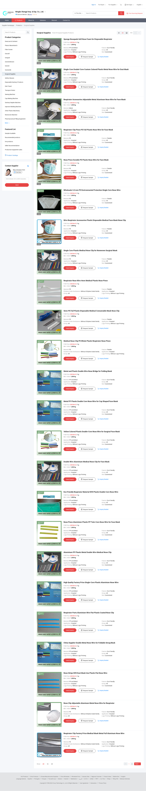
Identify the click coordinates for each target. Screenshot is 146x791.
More (6, 123)
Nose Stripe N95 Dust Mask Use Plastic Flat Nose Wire (85, 673)
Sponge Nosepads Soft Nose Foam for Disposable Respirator (88, 39)
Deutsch (66, 779)
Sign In (94, 5)
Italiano (60, 779)
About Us (31, 20)
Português (37, 779)
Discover (54, 20)
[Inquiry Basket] (121, 5)
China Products (34, 776)
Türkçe (108, 779)
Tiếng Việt (115, 779)
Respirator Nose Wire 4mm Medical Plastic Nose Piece (86, 281)
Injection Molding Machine (13, 107)
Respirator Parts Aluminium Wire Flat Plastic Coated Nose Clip (89, 613)
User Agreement (84, 783)
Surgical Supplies (10, 74)
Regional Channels (96, 776)
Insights (123, 776)
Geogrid (7, 58)
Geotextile (8, 70)
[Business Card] (28, 165)
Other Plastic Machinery (12, 111)
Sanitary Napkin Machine (12, 102)
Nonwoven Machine (11, 115)
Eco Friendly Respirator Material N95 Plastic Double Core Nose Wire (91, 492)
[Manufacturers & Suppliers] (15, 4)
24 (43, 764)
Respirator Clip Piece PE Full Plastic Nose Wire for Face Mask (88, 130)
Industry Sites (85, 776)
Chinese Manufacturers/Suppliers (49, 776)
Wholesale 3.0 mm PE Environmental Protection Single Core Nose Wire (92, 190)
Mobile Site (116, 776)
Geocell (7, 53)
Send (16, 185)
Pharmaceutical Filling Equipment (15, 119)
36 (47, 764)
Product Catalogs (12, 155)
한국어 (86, 779)
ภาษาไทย (102, 779)
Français (44, 779)
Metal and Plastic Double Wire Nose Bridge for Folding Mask (88, 371)
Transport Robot (10, 90)
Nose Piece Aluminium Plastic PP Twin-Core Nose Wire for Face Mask (92, 522)
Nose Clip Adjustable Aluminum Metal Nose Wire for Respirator (89, 703)
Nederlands (74, 779)
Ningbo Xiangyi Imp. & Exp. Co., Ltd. (29, 12)
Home (7, 20)
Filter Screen (9, 49)
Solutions (43, 20)
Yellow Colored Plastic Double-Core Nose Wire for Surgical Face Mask (92, 432)
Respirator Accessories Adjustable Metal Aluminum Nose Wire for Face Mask (95, 99)
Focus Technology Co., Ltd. (60, 783)
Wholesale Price (76, 776)
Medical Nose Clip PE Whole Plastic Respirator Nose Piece (87, 341)
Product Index (107, 776)
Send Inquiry (70, 57)
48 (52, 764)
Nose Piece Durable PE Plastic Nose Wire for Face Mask (86, 160)
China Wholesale (64, 776)
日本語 (91, 779)
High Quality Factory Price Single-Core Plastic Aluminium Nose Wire (91, 582)
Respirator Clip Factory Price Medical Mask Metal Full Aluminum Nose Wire (94, 733)
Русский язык (52, 779)
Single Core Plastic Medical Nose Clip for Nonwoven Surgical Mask (90, 250)
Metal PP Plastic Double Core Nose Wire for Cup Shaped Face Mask (91, 401)
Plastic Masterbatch (11, 45)
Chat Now (18, 172)
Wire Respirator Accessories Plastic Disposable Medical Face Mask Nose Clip (95, 220)
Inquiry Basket (104, 57)
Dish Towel (8, 86)
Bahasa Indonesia (125, 779)
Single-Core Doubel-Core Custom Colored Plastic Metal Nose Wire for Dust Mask (96, 69)
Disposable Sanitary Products (14, 82)
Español (30, 779)
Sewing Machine (10, 94)
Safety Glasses (9, 78)
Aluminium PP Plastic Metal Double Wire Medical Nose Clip (87, 552)
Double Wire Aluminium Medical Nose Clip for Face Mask (86, 462)
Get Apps (129, 5)
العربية (80, 779)
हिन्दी (97, 779)
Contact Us (66, 20)
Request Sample (88, 57)
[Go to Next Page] (139, 32)
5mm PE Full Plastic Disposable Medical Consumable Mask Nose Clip (91, 311)
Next (136, 764)
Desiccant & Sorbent (11, 41)
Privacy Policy (102, 783)
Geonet (7, 66)
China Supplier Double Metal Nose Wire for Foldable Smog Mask (89, 643)
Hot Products (24, 776)
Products (19, 20)
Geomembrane (9, 62)
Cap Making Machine (11, 98)
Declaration (93, 783)
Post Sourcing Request (136, 13)
